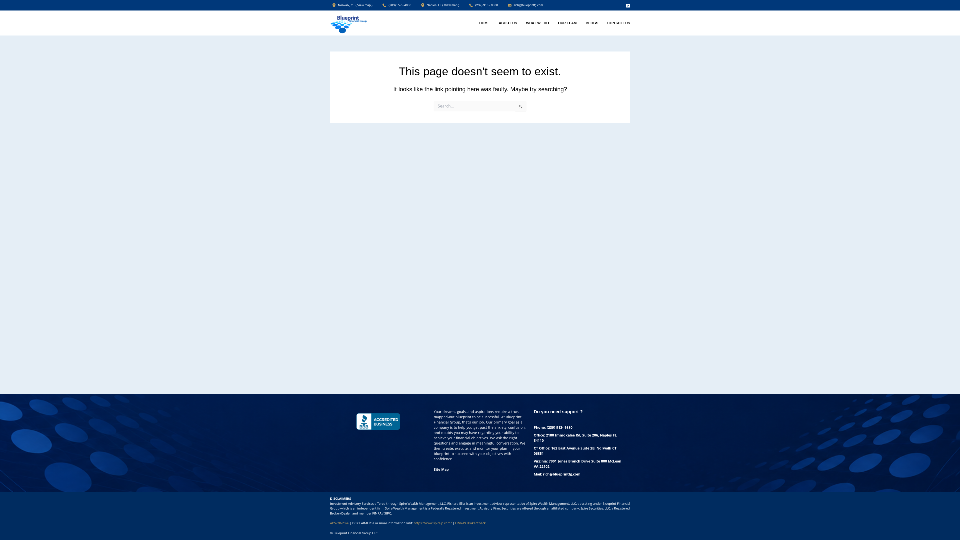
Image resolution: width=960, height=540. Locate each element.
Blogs (592, 23)
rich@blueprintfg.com (528, 5)
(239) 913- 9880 (559, 427)
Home (484, 23)
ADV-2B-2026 (339, 523)
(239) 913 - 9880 (486, 5)
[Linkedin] (628, 6)
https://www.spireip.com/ (433, 523)
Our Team (567, 23)
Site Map (441, 469)
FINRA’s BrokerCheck (470, 523)
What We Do (537, 23)
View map (364, 5)
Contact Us (618, 23)
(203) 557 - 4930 (399, 5)
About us (508, 23)
